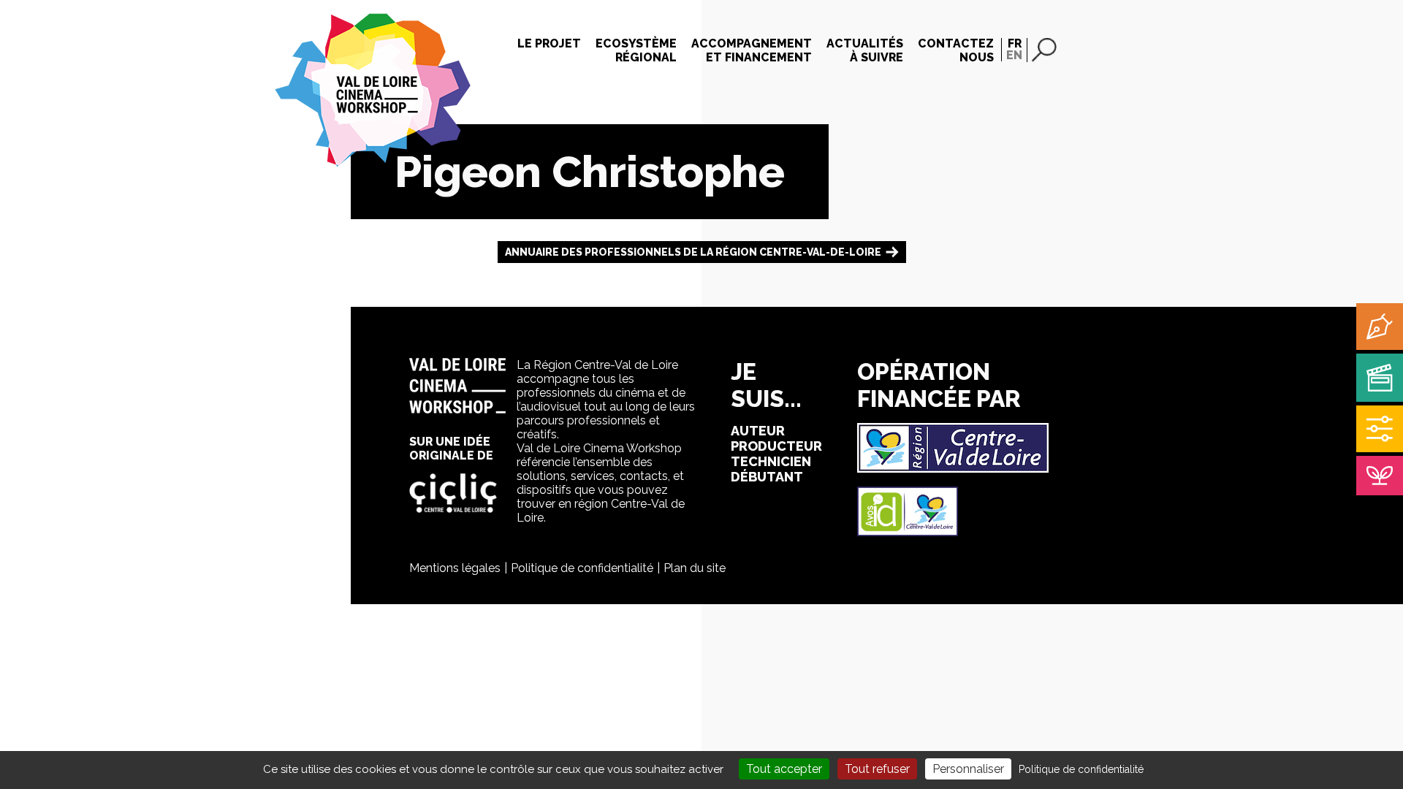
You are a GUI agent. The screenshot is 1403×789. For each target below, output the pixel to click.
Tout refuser (877, 769)
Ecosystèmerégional (636, 50)
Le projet (549, 43)
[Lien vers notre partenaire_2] (907, 532)
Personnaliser (968, 769)
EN (1014, 55)
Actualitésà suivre (864, 50)
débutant (767, 476)
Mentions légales (455, 568)
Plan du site (695, 568)
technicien (771, 461)
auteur (758, 430)
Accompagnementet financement (751, 50)
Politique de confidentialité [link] (1081, 769)
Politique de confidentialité (582, 568)
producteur (776, 446)
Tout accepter (784, 769)
